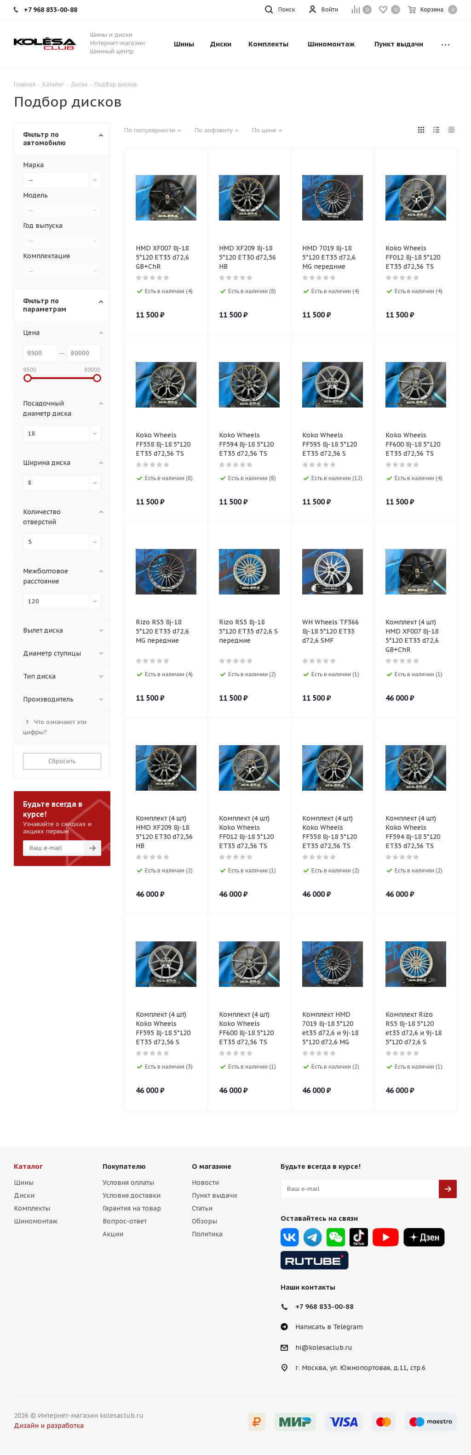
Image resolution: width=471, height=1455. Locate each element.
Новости (205, 1182)
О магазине (211, 1166)
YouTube (386, 1237)
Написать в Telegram (329, 1327)
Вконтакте (290, 1237)
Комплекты (32, 1208)
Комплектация (46, 256)
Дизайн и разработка (49, 1425)
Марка (33, 165)
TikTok (359, 1237)
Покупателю (124, 1166)
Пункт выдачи (214, 1195)
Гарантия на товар (132, 1208)
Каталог (28, 1166)
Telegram (313, 1237)
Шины (24, 1182)
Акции (113, 1234)
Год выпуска (43, 225)
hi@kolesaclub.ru (323, 1347)
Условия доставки (132, 1195)
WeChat (336, 1237)
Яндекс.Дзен (424, 1237)
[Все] (445, 44)
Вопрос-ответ (125, 1221)
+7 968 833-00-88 (324, 1306)
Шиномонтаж (35, 1221)
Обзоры (204, 1221)
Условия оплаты (128, 1182)
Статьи (202, 1208)
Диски (24, 1195)
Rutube (315, 1260)
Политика (207, 1234)
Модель (35, 195)
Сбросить (62, 761)
